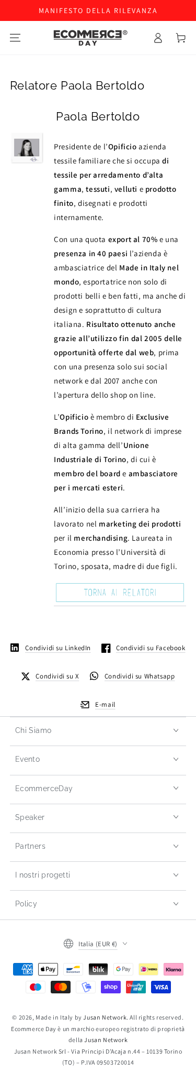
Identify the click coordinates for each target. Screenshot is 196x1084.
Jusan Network (104, 1017)
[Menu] (15, 38)
